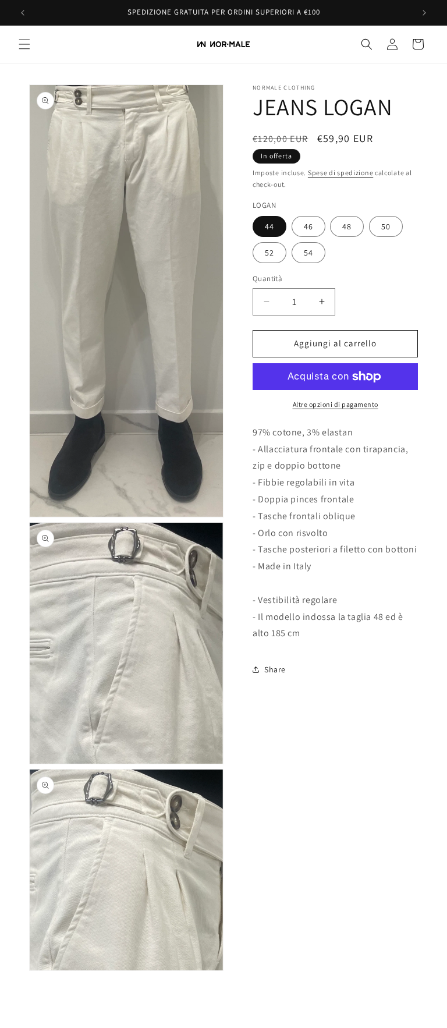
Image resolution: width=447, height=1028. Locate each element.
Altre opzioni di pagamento (335, 404)
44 (269, 226)
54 (308, 252)
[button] (24, 44)
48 (347, 226)
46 (308, 226)
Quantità (267, 278)
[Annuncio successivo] (424, 13)
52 (269, 252)
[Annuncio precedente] (23, 13)
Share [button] (275, 669)
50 (386, 226)
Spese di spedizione (340, 172)
